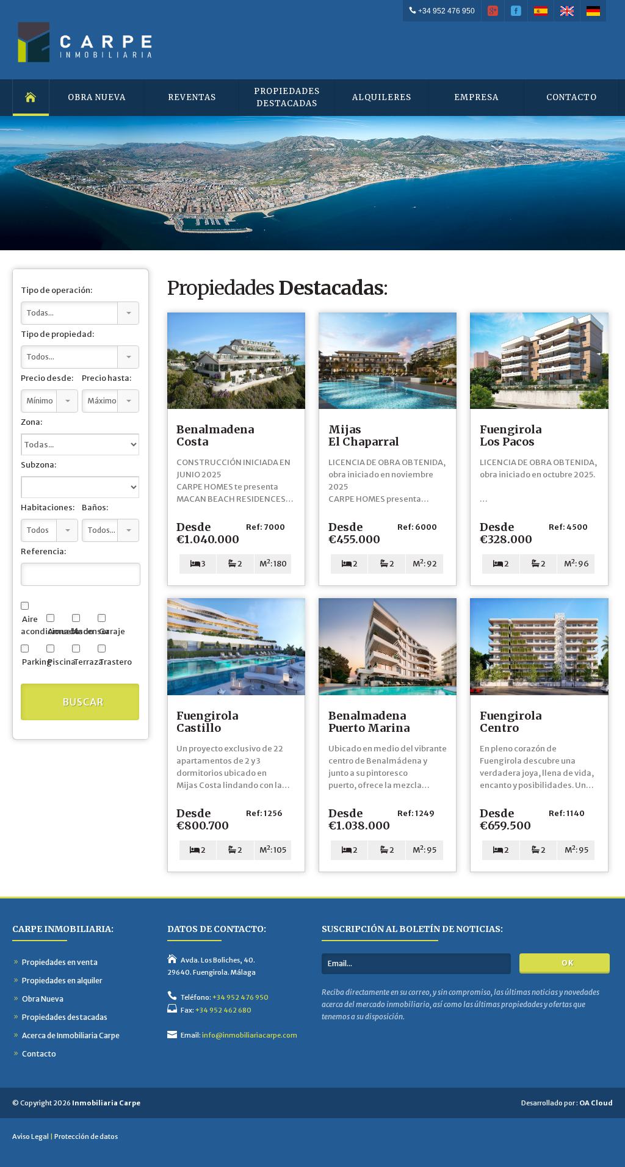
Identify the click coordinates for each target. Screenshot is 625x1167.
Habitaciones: (47, 507)
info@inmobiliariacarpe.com (249, 1035)
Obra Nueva (97, 97)
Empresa (476, 97)
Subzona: (38, 465)
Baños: (95, 507)
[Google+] (493, 10)
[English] (567, 10)
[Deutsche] (593, 10)
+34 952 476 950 (445, 11)
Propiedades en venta (60, 962)
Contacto (571, 97)
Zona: (31, 422)
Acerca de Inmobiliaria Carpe (71, 1035)
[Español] (541, 10)
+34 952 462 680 (223, 1010)
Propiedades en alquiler (62, 980)
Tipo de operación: (56, 290)
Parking (33, 662)
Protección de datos (86, 1136)
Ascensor (84, 631)
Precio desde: (47, 378)
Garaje (109, 631)
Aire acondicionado (33, 625)
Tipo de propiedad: (57, 334)
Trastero (109, 662)
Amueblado (58, 631)
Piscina (58, 662)
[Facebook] (516, 10)
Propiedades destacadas (64, 1017)
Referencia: (43, 551)
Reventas (192, 97)
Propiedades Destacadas (287, 97)
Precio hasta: (106, 378)
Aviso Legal (30, 1136)
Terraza (84, 662)
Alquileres (381, 97)
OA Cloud (596, 1103)
